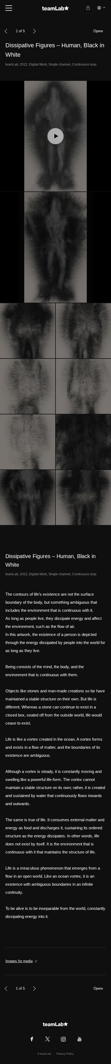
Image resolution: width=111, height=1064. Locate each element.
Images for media (19, 961)
